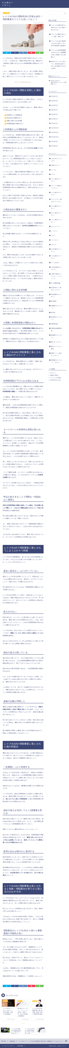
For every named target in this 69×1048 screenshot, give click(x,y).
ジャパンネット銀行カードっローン (56, 200)
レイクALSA (6, 13)
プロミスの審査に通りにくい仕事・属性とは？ (58, 35)
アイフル (53, 170)
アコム (53, 174)
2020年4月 (54, 110)
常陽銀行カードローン (56, 307)
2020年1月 (54, 123)
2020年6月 (54, 100)
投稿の (54, 375)
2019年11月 (54, 132)
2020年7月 (54, 96)
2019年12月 (55, 128)
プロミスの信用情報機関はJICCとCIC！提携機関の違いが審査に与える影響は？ (58, 54)
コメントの (55, 377)
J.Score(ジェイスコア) (56, 160)
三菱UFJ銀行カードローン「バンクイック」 (56, 276)
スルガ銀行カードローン (56, 207)
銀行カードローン (56, 342)
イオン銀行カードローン (56, 180)
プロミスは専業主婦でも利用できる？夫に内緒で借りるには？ (58, 27)
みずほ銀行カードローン (56, 250)
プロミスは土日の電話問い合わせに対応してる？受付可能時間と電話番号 (58, 43)
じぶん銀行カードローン (56, 193)
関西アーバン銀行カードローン (56, 354)
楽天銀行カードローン (56, 318)
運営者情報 (20, 1045)
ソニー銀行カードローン (56, 221)
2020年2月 (54, 119)
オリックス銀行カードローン (56, 187)
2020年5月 (54, 105)
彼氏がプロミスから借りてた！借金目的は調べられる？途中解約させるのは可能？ (58, 65)
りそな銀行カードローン (56, 257)
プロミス (53, 244)
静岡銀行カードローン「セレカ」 (56, 361)
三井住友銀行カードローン (56, 268)
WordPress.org (55, 380)
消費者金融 (54, 324)
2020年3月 (54, 114)
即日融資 (53, 301)
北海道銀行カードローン (56, 295)
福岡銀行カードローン (56, 336)
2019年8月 (54, 146)
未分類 (53, 312)
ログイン (53, 373)
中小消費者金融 (55, 283)
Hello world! (54, 80)
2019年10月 (55, 137)
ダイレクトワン (55, 226)
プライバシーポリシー (9, 1045)
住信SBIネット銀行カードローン (56, 289)
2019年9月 (54, 141)
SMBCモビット (55, 165)
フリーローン (55, 240)
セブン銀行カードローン (56, 214)
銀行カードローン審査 (56, 347)
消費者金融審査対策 (56, 329)
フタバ (53, 235)
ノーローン (54, 231)
